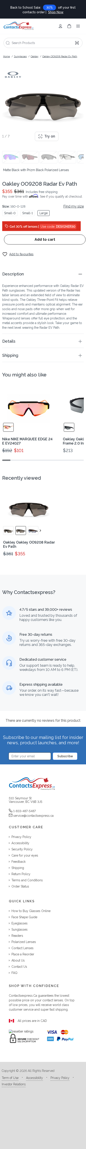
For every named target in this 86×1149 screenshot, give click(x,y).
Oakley (34, 56)
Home (6, 56)
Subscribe (65, 756)
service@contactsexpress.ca (33, 815)
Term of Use (10, 1078)
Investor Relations (14, 1084)
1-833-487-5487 (24, 811)
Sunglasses (20, 56)
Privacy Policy (59, 1078)
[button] (43, 274)
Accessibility (34, 1078)
